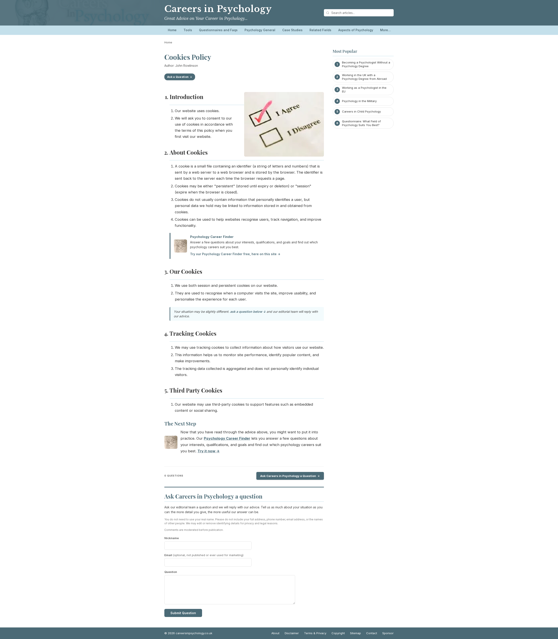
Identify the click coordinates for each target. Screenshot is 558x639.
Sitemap (355, 633)
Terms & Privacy (315, 633)
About (275, 633)
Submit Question (183, 613)
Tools (188, 30)
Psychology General (260, 30)
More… (385, 30)
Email (203, 555)
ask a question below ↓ (248, 311)
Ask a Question (178, 77)
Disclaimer (292, 633)
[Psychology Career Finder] (170, 443)
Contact (371, 633)
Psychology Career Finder (212, 237)
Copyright (338, 633)
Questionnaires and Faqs (218, 30)
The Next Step (180, 423)
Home (172, 30)
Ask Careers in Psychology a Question (288, 476)
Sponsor (388, 633)
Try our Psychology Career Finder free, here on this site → (235, 254)
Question (170, 572)
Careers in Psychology (218, 8)
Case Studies (292, 30)
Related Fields (320, 30)
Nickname (171, 538)
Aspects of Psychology (355, 30)
